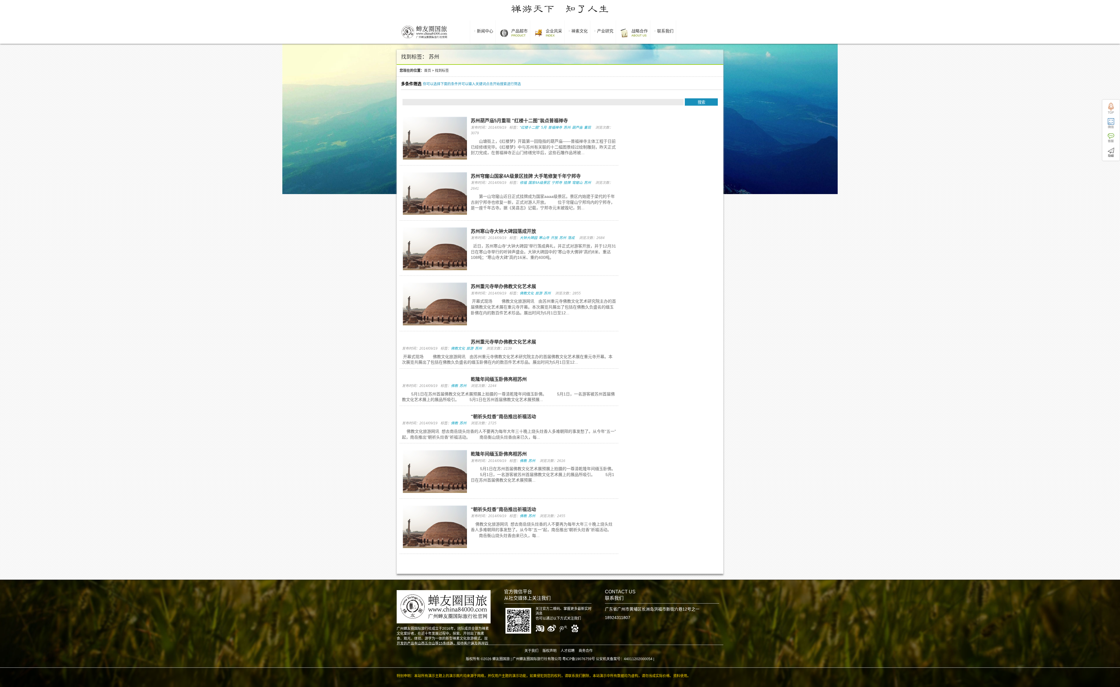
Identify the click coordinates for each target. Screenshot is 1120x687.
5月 (544, 127)
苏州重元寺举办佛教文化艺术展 (503, 286)
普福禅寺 (555, 127)
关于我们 (531, 651)
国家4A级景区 (539, 183)
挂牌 (567, 183)
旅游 (538, 293)
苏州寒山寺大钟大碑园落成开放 (503, 231)
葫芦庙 (577, 127)
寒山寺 (544, 238)
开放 (554, 238)
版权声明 (549, 651)
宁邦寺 (557, 183)
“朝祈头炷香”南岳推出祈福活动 (503, 416)
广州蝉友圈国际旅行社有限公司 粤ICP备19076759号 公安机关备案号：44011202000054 (582, 659)
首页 (427, 71)
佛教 (454, 386)
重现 (587, 127)
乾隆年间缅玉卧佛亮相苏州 (499, 379)
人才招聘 (568, 651)
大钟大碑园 (528, 238)
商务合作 (586, 651)
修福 (523, 183)
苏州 (567, 127)
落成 (571, 238)
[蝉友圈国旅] (424, 39)
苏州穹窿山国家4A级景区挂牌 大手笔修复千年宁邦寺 (526, 176)
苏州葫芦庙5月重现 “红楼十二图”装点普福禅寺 (519, 120)
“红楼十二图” (530, 127)
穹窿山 (577, 183)
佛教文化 (527, 293)
